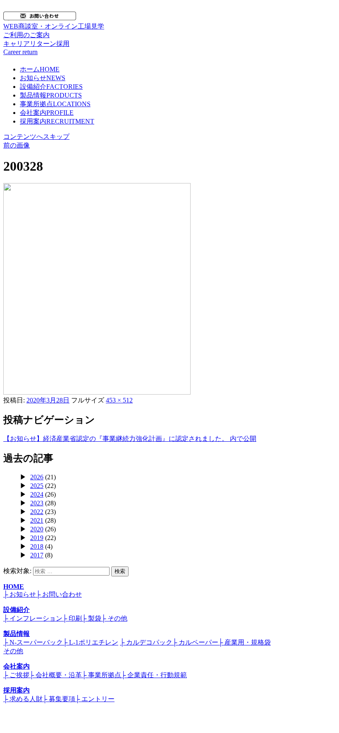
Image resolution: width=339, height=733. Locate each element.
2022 (36, 511)
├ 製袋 (91, 618)
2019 (36, 537)
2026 (36, 477)
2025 (36, 485)
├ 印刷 (72, 618)
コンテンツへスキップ (36, 136)
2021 (36, 520)
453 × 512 (119, 400)
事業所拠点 (55, 103)
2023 (36, 503)
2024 (36, 494)
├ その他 (114, 618)
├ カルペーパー (195, 642)
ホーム (40, 69)
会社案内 (47, 112)
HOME (13, 586)
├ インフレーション (32, 618)
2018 (36, 546)
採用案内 (57, 121)
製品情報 (51, 95)
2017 (36, 555)
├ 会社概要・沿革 (55, 674)
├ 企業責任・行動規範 (154, 674)
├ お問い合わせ (59, 594)
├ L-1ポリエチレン (90, 642)
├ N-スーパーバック (33, 642)
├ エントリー (95, 698)
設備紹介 (51, 86)
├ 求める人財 (23, 698)
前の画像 (16, 145)
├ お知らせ (19, 594)
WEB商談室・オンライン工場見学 (53, 30)
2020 (36, 529)
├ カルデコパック (146, 642)
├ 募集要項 (59, 698)
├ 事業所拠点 (101, 674)
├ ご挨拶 (16, 674)
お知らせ (42, 77)
